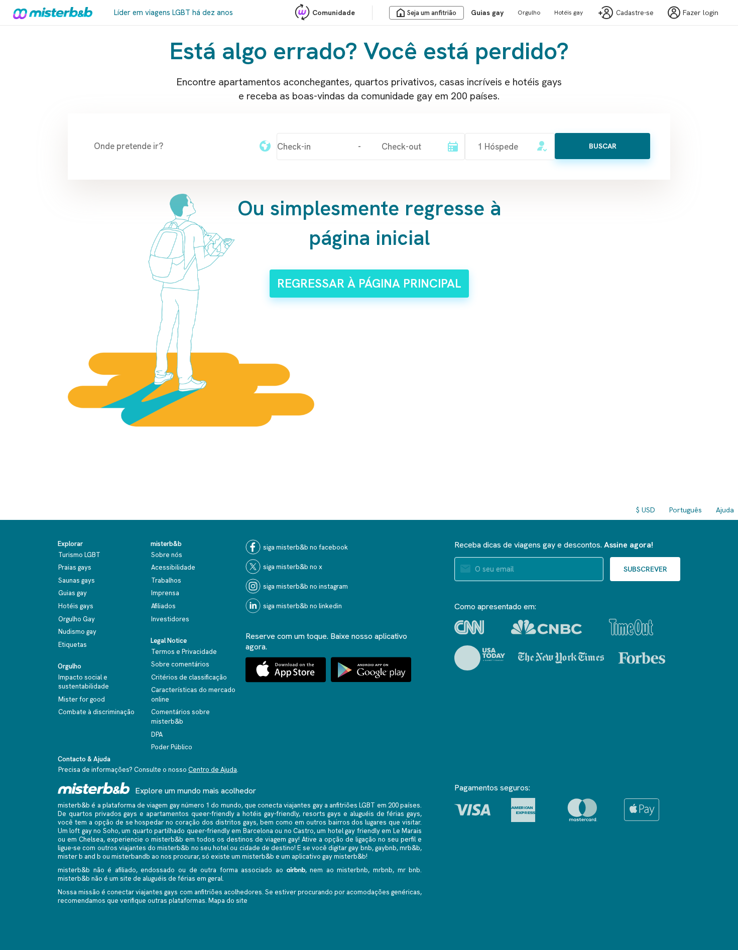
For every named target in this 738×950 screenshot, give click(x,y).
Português (685, 509)
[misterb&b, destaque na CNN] (469, 627)
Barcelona (258, 831)
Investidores (170, 619)
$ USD (645, 509)
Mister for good (81, 699)
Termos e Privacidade (184, 651)
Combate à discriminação (96, 712)
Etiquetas (72, 644)
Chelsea (91, 839)
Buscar (603, 146)
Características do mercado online (193, 695)
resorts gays (322, 813)
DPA (157, 734)
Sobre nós (166, 555)
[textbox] (171, 146)
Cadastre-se (635, 13)
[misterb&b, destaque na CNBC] (546, 627)
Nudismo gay (77, 631)
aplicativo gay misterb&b (329, 856)
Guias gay (487, 12)
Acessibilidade (173, 567)
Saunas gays (76, 580)
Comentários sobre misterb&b (180, 717)
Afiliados (163, 606)
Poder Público (171, 747)
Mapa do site (228, 900)
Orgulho (529, 13)
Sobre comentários (180, 664)
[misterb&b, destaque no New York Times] (561, 658)
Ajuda (725, 509)
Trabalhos (166, 580)
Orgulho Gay (76, 619)
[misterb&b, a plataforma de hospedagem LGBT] (50, 12)
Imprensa (165, 593)
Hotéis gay (568, 13)
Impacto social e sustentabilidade (83, 682)
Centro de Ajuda (212, 769)
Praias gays (74, 567)
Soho (110, 831)
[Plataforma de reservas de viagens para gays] (94, 788)
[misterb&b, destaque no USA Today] (479, 657)
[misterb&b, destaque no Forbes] (642, 658)
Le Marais (407, 831)
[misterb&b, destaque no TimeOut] (631, 627)
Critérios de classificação (189, 677)
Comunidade (333, 12)
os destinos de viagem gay (257, 839)
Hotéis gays (75, 606)
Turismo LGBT (79, 555)
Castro (303, 831)
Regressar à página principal (369, 283)
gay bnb (360, 848)
